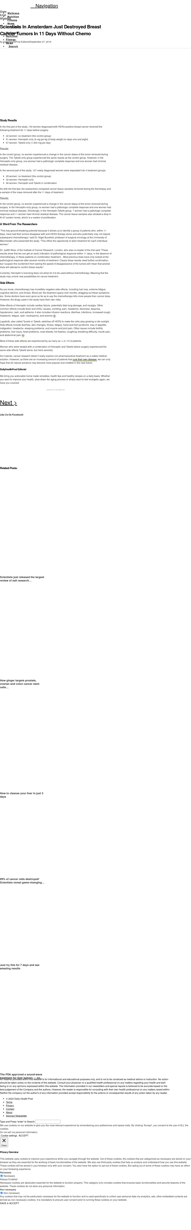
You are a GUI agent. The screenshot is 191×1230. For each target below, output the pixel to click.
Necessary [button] (5, 1172)
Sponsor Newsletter (16, 1115)
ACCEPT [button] (24, 1135)
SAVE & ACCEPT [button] (9, 1203)
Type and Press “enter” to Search (17, 1121)
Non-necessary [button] (8, 1189)
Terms (9, 1102)
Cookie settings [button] (9, 1135)
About (9, 1112)
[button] (44, 5)
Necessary (9, 1176)
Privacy (10, 1105)
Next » (56, 403)
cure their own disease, (85, 359)
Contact (10, 1109)
